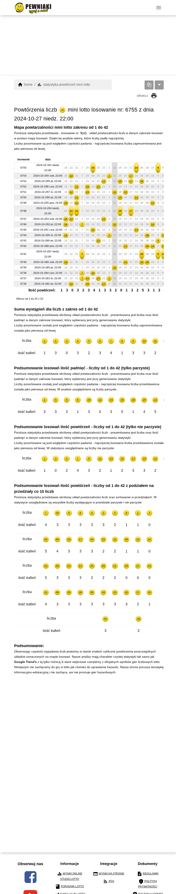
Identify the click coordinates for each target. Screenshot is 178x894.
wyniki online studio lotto (69, 876)
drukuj (147, 95)
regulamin (147, 873)
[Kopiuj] (149, 85)
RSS (108, 881)
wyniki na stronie (108, 873)
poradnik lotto (69, 886)
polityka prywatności (147, 883)
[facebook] (30, 877)
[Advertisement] (89, 45)
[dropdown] (159, 85)
